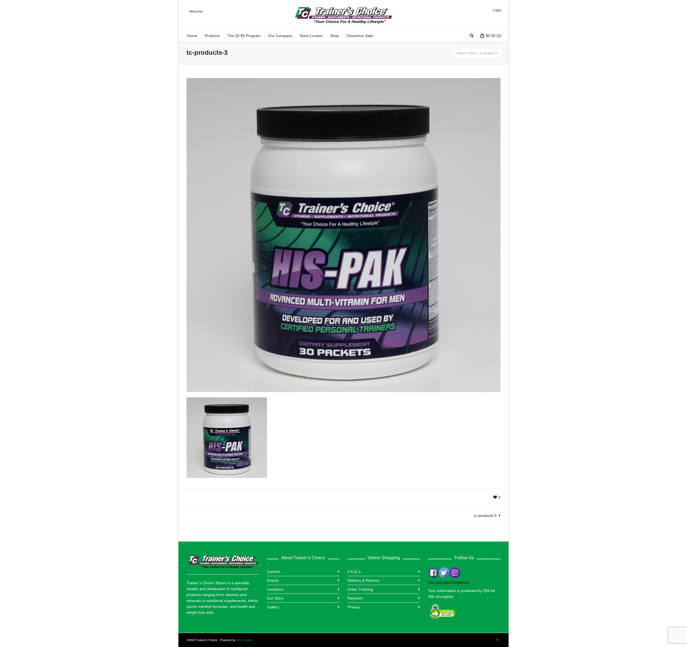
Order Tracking (360, 589)
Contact (273, 571)
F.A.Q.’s (354, 571)
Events (273, 580)
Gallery (273, 607)
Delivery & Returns (363, 580)
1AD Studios (244, 640)
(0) (493, 36)
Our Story (275, 598)
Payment (355, 598)
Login (497, 10)
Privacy (354, 607)
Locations (275, 589)
